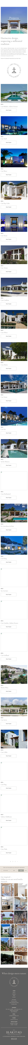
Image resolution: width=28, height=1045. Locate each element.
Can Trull (4, 139)
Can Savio (4, 720)
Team (14, 995)
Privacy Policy (14, 1001)
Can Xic (3, 429)
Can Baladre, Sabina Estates (9, 106)
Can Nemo (4, 236)
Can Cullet (4, 752)
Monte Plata (4, 688)
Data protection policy (14, 1002)
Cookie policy (14, 1004)
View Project (8, 110)
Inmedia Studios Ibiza (21, 1036)
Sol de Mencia (5, 462)
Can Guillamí (5, 655)
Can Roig (4, 558)
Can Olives (4, 332)
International (5, 870)
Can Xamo (4, 397)
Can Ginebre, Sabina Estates (9, 623)
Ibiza (21, 870)
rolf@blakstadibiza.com (14, 1015)
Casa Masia (4, 365)
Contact (14, 997)
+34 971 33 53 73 (14, 1019)
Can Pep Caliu (5, 203)
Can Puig (3, 784)
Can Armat (4, 268)
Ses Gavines (4, 591)
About (14, 992)
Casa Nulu (4, 849)
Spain (14, 870)
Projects (14, 994)
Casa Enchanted (5, 494)
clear (26, 870)
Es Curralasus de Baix (7, 526)
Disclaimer (14, 999)
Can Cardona (5, 300)
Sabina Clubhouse (6, 817)
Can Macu (4, 171)
